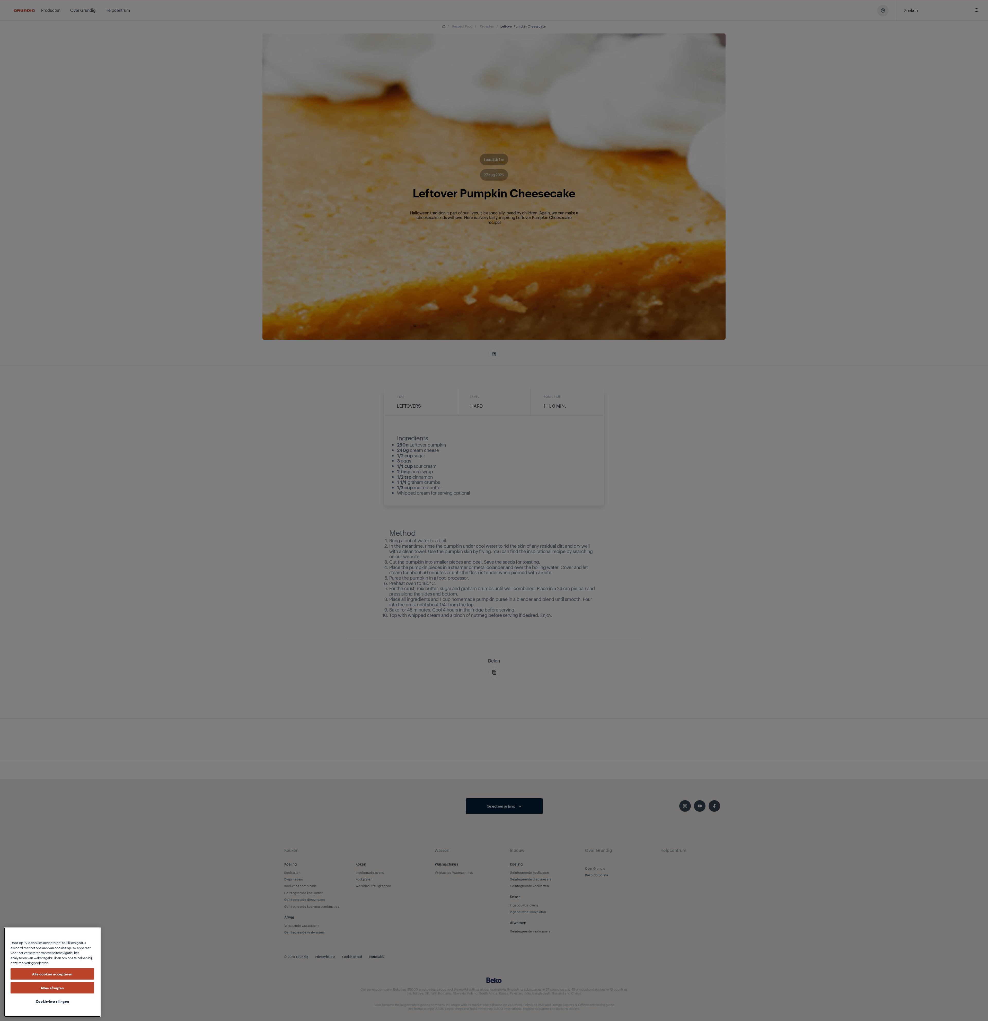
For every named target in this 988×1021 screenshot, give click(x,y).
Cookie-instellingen (52, 1001)
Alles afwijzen (52, 987)
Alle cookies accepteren (52, 973)
